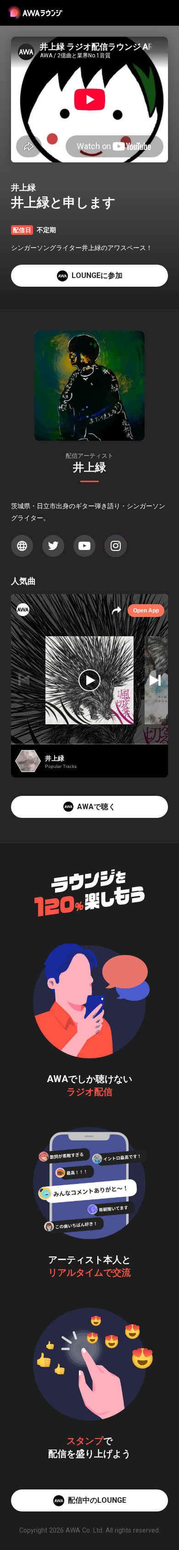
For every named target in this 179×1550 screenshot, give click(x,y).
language (22, 546)
